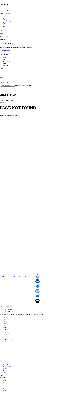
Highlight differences (10, 311)
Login (1, 30)
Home (1, 100)
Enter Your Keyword (20, 85)
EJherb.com (13, 276)
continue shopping (5, 50)
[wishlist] (0, 32)
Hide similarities (9, 309)
